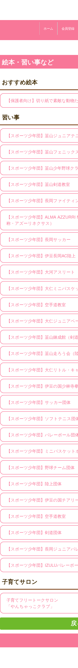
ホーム (48, 28)
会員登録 (68, 28)
